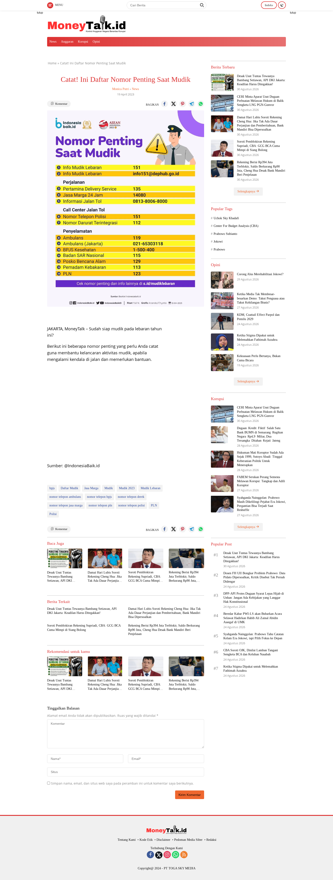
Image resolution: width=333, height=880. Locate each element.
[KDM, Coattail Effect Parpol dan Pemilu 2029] (222, 321)
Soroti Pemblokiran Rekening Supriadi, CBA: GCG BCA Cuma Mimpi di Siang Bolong (145, 577)
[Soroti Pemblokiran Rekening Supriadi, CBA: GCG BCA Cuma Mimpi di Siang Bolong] (145, 558)
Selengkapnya (246, 191)
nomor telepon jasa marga (65, 505)
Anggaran (67, 41)
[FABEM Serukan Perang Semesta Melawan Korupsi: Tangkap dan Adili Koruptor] (222, 483)
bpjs (52, 488)
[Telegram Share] (191, 103)
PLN (154, 505)
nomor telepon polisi (131, 505)
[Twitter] (158, 855)
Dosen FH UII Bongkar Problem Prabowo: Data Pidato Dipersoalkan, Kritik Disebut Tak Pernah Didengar (254, 577)
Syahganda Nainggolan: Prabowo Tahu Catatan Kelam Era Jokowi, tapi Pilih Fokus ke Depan (253, 636)
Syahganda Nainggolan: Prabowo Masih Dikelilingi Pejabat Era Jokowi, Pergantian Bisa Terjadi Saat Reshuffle (261, 504)
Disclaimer (163, 839)
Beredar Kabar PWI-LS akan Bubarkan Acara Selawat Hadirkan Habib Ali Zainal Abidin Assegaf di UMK (252, 618)
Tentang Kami (127, 839)
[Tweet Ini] (173, 103)
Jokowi (218, 241)
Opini (96, 41)
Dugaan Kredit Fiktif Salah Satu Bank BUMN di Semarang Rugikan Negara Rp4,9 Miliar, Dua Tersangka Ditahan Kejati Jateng (260, 434)
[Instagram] (167, 855)
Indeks (269, 5)
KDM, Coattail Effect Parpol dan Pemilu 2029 (258, 317)
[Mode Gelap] (282, 5)
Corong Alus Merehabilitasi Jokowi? (260, 274)
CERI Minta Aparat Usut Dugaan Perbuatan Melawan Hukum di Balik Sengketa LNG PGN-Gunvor (260, 100)
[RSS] (184, 855)
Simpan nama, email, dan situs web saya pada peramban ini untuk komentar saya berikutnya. (122, 783)
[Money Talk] (86, 23)
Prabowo (219, 249)
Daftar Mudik (69, 488)
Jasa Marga (91, 488)
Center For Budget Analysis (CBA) (236, 226)
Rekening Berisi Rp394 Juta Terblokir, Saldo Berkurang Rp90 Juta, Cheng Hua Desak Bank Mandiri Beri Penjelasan (184, 577)
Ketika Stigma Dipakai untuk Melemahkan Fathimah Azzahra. (257, 337)
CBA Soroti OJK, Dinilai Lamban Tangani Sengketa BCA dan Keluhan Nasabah (250, 652)
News (52, 41)
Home (52, 63)
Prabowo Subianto (225, 233)
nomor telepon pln (100, 505)
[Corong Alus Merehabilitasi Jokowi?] (222, 280)
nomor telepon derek (131, 496)
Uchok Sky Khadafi (226, 218)
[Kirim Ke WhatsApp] (200, 103)
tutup (40, 12)
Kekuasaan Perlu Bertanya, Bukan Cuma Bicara (258, 358)
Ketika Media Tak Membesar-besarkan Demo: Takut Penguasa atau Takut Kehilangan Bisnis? (261, 298)
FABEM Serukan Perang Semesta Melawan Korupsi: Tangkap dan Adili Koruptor (261, 481)
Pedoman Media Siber (188, 839)
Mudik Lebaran (150, 488)
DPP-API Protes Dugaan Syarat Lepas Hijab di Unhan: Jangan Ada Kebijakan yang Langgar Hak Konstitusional (253, 597)
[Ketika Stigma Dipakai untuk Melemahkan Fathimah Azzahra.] (222, 341)
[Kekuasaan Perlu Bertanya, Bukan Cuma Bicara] (222, 362)
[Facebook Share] (164, 103)
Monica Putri (120, 89)
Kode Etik (146, 839)
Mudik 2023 (127, 488)
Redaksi (211, 839)
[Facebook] (150, 855)
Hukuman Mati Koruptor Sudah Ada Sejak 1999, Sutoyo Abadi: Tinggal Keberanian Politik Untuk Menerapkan (260, 459)
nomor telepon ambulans (65, 496)
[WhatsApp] (175, 855)
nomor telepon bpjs (99, 496)
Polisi (53, 514)
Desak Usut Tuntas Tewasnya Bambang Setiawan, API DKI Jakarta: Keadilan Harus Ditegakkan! (62, 577)
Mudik (108, 488)
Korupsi (83, 41)
